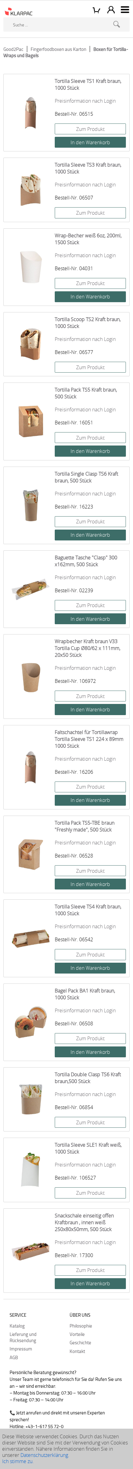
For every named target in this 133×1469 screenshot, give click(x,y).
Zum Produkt (90, 129)
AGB (14, 1357)
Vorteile (77, 1334)
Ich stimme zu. (18, 1461)
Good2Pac (13, 49)
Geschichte (80, 1342)
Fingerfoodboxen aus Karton (58, 49)
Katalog (17, 1326)
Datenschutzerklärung (44, 1455)
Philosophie (81, 1326)
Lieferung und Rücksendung (23, 1337)
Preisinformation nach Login (85, 100)
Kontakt (77, 1351)
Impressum (21, 1349)
